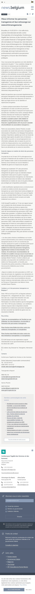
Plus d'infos (23, 585)
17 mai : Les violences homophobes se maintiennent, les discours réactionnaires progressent (18, 426)
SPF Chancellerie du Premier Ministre (17, 567)
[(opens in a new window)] (29, 14)
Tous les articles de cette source (16, 439)
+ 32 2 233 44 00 (8, 467)
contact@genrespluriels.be (10, 388)
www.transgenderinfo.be (9, 379)
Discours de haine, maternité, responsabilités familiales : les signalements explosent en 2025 (15, 420)
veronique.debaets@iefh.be (8, 487)
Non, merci (28, 589)
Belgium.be (10, 562)
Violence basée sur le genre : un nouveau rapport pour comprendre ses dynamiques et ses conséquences (18, 432)
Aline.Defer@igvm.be (23, 484)
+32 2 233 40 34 (8, 482)
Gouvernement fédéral (13, 559)
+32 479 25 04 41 (8, 484)
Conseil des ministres (13, 506)
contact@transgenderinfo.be (10, 377)
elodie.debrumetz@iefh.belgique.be (12, 366)
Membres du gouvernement (14, 509)
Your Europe (10, 564)
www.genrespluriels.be (8, 390)
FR (2, 2)
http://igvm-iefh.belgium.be (8, 469)
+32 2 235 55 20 (24, 482)
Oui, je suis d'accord (14, 589)
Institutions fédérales (13, 511)
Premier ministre (12, 556)
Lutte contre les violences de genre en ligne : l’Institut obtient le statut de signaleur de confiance (17, 414)
